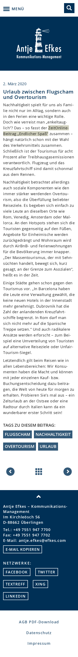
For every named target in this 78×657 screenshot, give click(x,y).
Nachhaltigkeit (53, 434)
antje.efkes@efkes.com (42, 540)
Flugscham (17, 434)
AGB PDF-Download (39, 621)
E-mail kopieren (23, 549)
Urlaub (48, 446)
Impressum (39, 643)
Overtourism (19, 446)
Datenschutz (39, 632)
